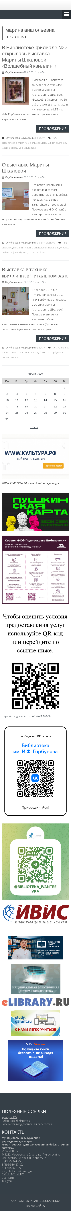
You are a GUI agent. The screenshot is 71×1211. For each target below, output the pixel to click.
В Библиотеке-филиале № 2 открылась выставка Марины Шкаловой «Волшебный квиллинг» (35, 56)
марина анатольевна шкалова (19, 147)
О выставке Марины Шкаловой (25, 167)
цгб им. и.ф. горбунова (14, 252)
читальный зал (37, 252)
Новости (40, 137)
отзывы (64, 247)
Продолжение (52, 128)
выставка (61, 142)
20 (35, 406)
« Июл (34, 427)
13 (35, 400)
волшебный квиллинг (42, 142)
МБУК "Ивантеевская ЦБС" (40, 1200)
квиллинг (18, 247)
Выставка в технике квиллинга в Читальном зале (35, 272)
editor (43, 72)
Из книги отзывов (45, 242)
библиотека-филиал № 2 (15, 142)
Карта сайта (35, 1205)
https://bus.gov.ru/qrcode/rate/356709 (26, 716)
